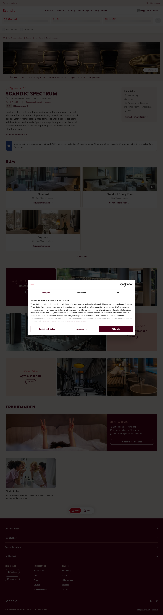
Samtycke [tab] (46, 293)
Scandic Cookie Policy (52, 321)
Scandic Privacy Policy (76, 321)
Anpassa (80, 329)
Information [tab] (81, 293)
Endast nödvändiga (47, 329)
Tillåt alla (116, 329)
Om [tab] (117, 293)
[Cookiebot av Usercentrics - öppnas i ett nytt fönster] (122, 285)
